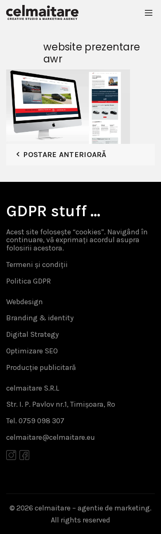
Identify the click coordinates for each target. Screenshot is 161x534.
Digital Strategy (32, 334)
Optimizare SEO (32, 350)
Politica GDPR (28, 281)
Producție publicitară (41, 367)
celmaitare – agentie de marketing (92, 508)
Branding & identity (39, 317)
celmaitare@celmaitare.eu (50, 437)
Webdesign (24, 301)
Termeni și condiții (37, 264)
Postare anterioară (64, 154)
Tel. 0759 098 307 (35, 420)
